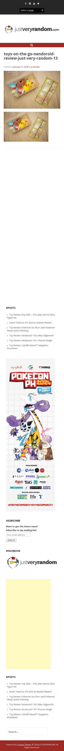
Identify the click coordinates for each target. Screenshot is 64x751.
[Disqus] (32, 189)
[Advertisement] (28, 624)
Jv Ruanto (35, 66)
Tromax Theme (24, 744)
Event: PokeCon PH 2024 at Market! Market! (30, 322)
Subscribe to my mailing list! (21, 530)
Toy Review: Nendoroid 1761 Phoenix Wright (30, 340)
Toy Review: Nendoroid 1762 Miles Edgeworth (31, 335)
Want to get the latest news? (22, 526)
